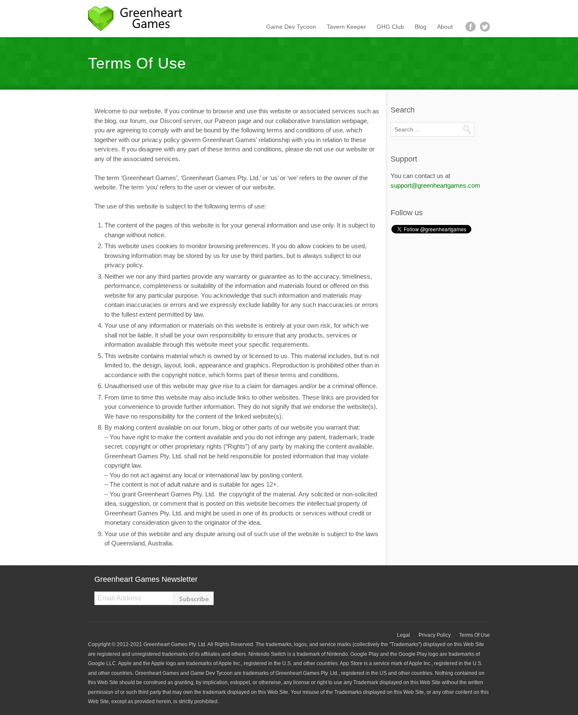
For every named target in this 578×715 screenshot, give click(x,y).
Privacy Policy (434, 635)
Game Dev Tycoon (291, 26)
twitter (485, 27)
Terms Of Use (474, 635)
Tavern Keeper (346, 26)
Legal (403, 635)
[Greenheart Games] (139, 18)
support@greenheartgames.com (435, 185)
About (445, 26)
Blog (421, 26)
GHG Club (390, 26)
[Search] (467, 129)
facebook (470, 27)
